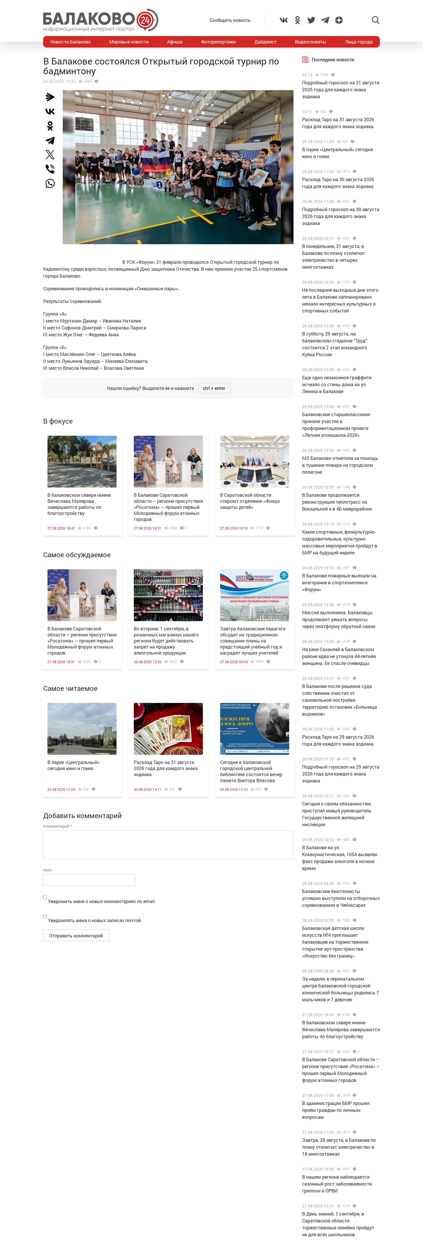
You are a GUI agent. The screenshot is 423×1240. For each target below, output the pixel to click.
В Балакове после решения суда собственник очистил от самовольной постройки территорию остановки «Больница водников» (339, 700)
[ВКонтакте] (52, 111)
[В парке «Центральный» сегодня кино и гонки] (82, 729)
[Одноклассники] (52, 126)
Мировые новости (129, 42)
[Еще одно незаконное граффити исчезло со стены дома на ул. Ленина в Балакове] (354, 369)
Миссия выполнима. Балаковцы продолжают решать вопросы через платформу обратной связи (338, 619)
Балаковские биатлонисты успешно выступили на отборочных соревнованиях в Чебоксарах (341, 898)
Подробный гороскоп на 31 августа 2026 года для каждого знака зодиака (340, 89)
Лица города (359, 42)
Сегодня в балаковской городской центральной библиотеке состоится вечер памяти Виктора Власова (251, 771)
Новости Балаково (70, 42)
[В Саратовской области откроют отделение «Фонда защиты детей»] (254, 462)
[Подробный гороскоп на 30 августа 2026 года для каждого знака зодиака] (354, 201)
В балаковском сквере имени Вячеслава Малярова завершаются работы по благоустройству (79, 504)
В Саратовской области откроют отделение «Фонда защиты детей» (250, 501)
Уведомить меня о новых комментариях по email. (102, 901)
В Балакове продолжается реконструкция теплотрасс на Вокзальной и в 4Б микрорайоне (337, 502)
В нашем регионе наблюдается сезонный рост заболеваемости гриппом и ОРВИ (337, 1184)
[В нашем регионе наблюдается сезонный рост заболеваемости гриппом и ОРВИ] (354, 1169)
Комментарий (57, 826)
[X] (52, 155)
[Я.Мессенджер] (52, 97)
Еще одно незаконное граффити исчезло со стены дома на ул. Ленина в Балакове (336, 384)
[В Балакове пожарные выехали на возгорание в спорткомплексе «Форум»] (354, 568)
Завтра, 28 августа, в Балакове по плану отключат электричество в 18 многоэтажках (339, 1147)
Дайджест (265, 42)
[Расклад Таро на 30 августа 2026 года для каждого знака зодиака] (354, 171)
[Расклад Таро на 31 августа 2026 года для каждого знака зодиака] (168, 729)
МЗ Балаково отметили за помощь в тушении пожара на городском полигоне (340, 465)
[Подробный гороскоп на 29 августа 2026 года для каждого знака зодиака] (354, 759)
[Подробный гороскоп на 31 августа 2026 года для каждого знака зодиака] (332, 75)
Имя (47, 870)
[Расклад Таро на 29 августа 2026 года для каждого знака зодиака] (354, 729)
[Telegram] (52, 140)
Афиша (174, 42)
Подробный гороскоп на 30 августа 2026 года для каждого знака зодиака (340, 216)
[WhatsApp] (53, 183)
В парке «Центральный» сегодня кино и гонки (73, 765)
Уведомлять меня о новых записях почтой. (95, 920)
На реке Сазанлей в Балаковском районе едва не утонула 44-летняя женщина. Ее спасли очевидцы (339, 656)
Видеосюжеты (310, 42)
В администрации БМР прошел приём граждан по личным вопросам (335, 1110)
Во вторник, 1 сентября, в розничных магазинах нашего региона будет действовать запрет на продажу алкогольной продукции (166, 640)
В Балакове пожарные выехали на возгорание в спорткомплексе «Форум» (339, 582)
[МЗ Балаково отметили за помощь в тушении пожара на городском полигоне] (354, 450)
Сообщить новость (230, 20)
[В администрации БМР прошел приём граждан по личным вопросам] (354, 1095)
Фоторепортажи (218, 42)
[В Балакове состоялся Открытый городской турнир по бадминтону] (96, 81)
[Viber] (52, 169)
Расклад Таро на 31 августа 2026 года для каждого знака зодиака (166, 768)
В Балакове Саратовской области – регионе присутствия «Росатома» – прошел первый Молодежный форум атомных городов (168, 507)
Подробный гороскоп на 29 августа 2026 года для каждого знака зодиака (340, 774)
